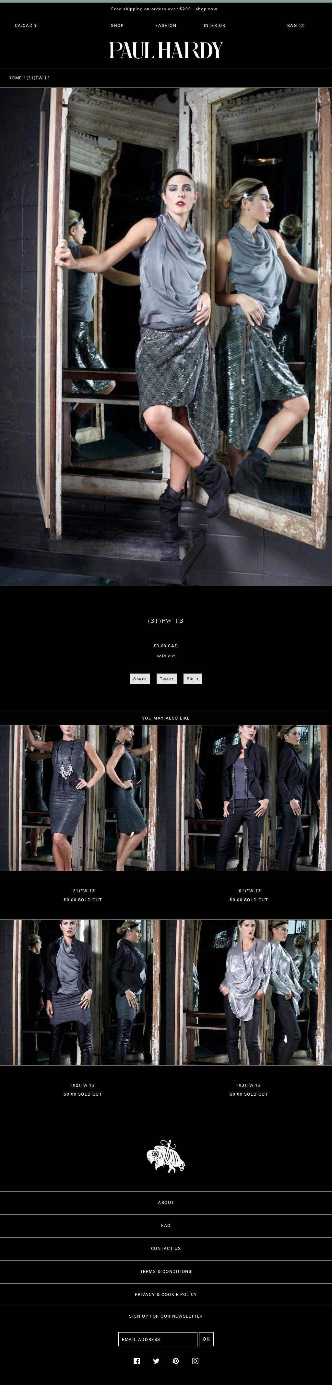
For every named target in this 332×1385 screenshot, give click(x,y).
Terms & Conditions (166, 1271)
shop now (207, 8)
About (166, 1202)
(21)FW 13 (83, 890)
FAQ (166, 1225)
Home (15, 77)
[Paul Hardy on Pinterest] (175, 1362)
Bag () (296, 25)
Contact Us (166, 1248)
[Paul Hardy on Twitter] (156, 1362)
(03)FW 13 (249, 1085)
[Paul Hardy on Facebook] (137, 1362)
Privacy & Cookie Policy (166, 1294)
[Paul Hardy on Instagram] (195, 1362)
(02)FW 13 (83, 1085)
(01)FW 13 (249, 890)
